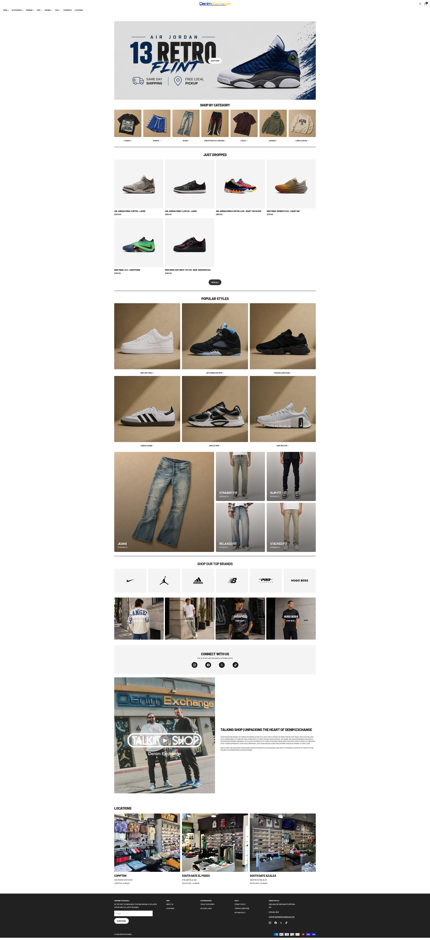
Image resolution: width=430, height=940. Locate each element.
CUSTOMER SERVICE (206, 900)
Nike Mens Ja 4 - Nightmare (127, 270)
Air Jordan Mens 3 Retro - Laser (129, 211)
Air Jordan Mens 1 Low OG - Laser (181, 211)
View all (215, 282)
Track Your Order (207, 904)
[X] (222, 665)
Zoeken (44, 4)
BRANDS (48, 10)
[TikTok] (235, 665)
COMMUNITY (67, 10)
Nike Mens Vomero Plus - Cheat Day (283, 211)
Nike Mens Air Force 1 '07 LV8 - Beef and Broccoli (188, 270)
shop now (215, 61)
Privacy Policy (240, 904)
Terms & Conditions (242, 908)
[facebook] (208, 665)
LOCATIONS (79, 10)
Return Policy (240, 913)
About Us (169, 904)
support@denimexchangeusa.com (281, 917)
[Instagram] (194, 665)
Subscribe (121, 921)
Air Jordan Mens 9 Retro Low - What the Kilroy (238, 211)
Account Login (206, 908)
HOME (168, 900)
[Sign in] (420, 3)
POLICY (237, 900)
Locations (170, 908)
